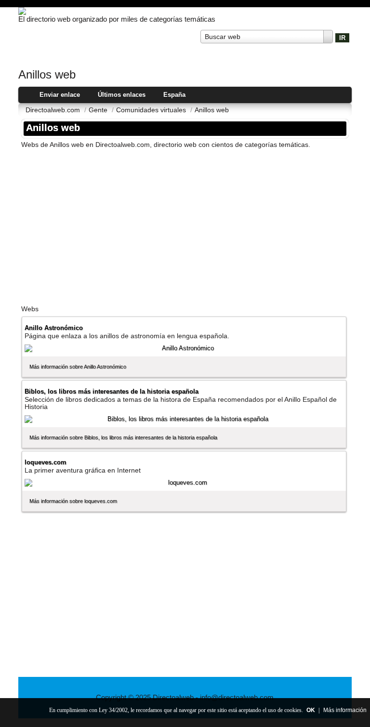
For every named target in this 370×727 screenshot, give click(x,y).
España (174, 94)
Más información (345, 710)
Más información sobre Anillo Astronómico (77, 367)
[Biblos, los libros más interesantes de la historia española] (184, 419)
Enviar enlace (60, 94)
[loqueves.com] (184, 483)
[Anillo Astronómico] (184, 348)
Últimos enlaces (121, 94)
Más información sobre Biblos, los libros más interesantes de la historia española (123, 437)
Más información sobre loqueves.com (73, 501)
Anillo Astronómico (54, 327)
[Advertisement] (184, 223)
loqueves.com (45, 462)
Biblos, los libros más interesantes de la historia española (111, 391)
